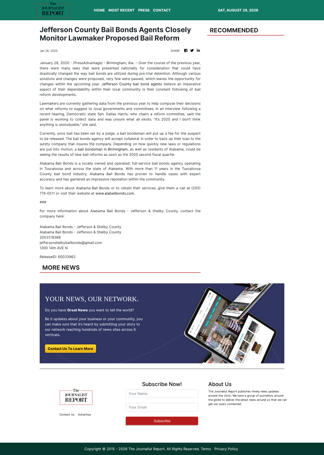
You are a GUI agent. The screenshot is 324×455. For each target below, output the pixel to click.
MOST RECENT (121, 10)
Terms (206, 449)
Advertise (84, 414)
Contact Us (67, 414)
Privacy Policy (226, 449)
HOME (99, 10)
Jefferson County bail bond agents (132, 84)
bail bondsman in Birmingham (103, 149)
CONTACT (162, 10)
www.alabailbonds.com (114, 193)
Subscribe (162, 421)
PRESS (143, 10)
